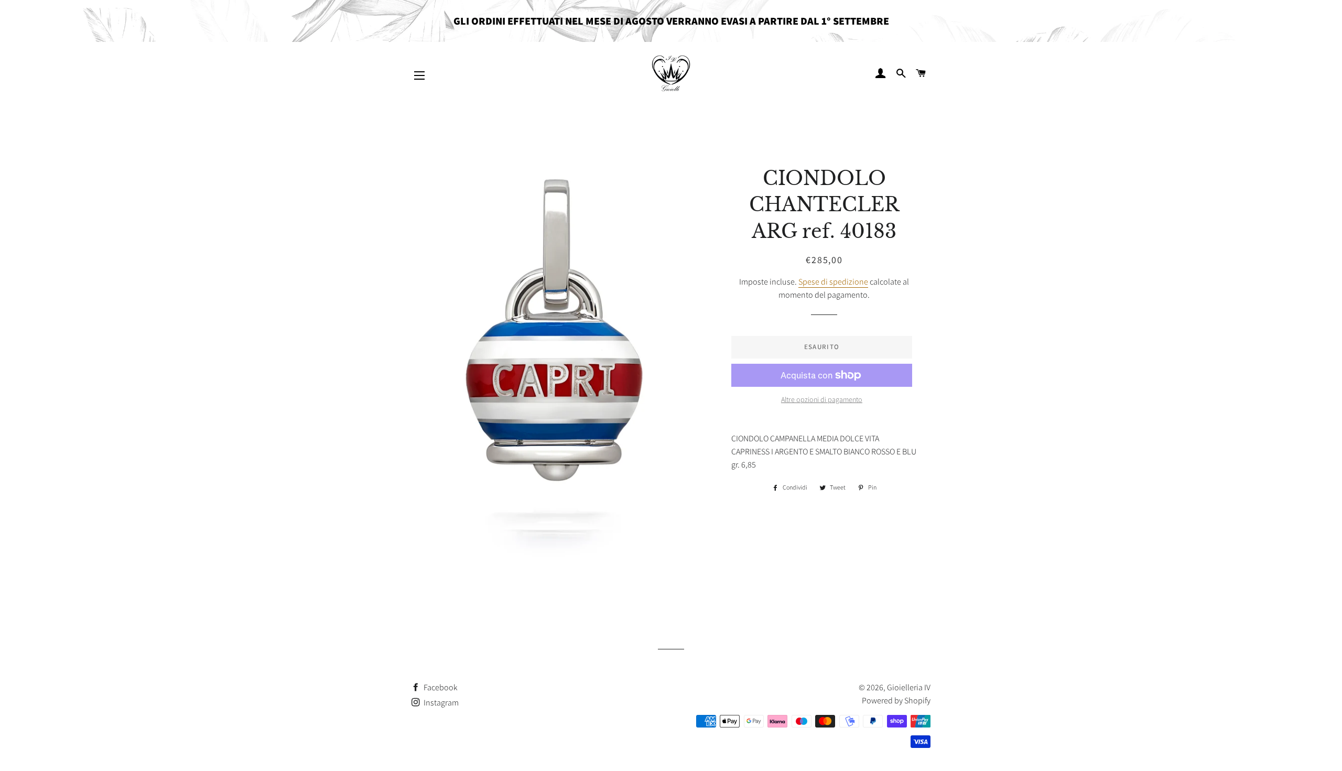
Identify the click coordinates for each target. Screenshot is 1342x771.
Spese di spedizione (833, 281)
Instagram (440, 702)
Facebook (440, 687)
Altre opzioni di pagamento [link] (821, 399)
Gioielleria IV (908, 687)
